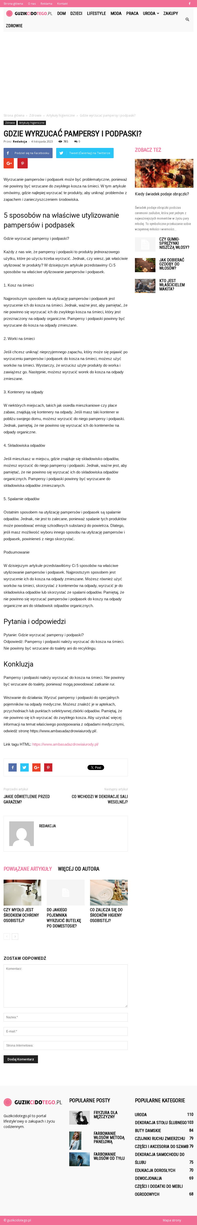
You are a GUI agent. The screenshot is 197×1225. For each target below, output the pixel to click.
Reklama (46, 3)
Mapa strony (172, 1220)
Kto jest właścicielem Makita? (172, 284)
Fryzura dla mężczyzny (105, 1114)
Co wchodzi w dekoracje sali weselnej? (100, 799)
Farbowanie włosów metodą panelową (109, 1137)
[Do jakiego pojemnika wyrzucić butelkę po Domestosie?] (65, 893)
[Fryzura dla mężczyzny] (79, 1117)
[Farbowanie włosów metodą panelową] (79, 1141)
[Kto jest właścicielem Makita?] (145, 286)
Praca (132, 13)
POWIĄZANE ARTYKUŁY (28, 869)
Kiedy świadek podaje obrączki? (162, 193)
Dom (61, 13)
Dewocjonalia (148, 1178)
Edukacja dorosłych (155, 1170)
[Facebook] (189, 3)
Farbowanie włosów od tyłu (109, 1156)
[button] (187, 19)
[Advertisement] (98, 70)
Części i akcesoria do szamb (162, 1146)
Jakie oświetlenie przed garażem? (27, 799)
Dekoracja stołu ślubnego (161, 1122)
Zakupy (170, 13)
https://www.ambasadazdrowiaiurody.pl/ (65, 744)
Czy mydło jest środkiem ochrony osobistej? (21, 915)
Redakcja (20, 141)
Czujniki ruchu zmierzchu (160, 1138)
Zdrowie (14, 25)
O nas (32, 3)
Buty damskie (148, 1130)
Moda (116, 13)
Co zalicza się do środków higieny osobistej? (106, 915)
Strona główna (13, 3)
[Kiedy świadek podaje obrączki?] (164, 173)
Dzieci (76, 13)
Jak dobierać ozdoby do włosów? (171, 264)
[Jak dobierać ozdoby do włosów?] (145, 265)
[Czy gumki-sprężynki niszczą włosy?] (145, 244)
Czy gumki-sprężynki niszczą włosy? (174, 243)
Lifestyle (96, 13)
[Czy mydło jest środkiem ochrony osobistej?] (22, 893)
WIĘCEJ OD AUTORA (78, 869)
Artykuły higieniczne (31, 123)
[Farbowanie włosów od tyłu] (79, 1159)
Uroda (149, 13)
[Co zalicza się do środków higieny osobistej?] (109, 893)
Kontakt (62, 3)
